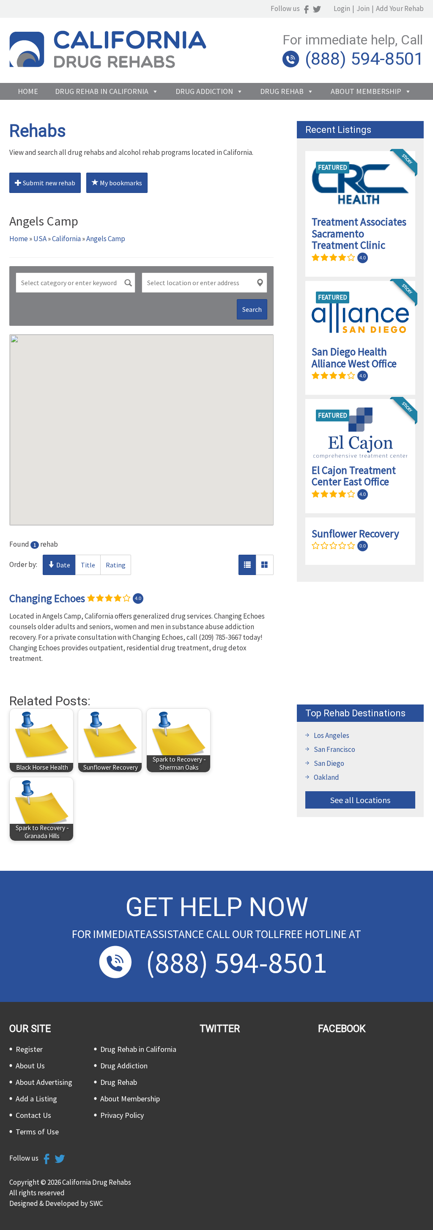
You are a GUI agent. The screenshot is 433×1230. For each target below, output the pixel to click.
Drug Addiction (204, 91)
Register (29, 1049)
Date (62, 565)
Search (252, 309)
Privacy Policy (122, 1115)
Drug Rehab (282, 91)
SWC (96, 1203)
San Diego (329, 763)
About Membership (366, 91)
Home (28, 91)
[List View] (247, 565)
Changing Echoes (47, 598)
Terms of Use (37, 1131)
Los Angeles (331, 735)
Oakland (326, 777)
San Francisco (334, 749)
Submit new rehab (48, 183)
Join (363, 8)
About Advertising (44, 1082)
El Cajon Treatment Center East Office (354, 476)
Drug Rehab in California (101, 91)
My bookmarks (120, 183)
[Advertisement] (360, 643)
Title (88, 565)
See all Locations (360, 800)
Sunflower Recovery (355, 533)
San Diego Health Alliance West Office (354, 357)
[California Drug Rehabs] (107, 65)
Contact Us (33, 1115)
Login (342, 8)
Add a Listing (36, 1098)
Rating (116, 565)
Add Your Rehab (400, 8)
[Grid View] (265, 565)
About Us (30, 1065)
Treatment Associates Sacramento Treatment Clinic (359, 233)
